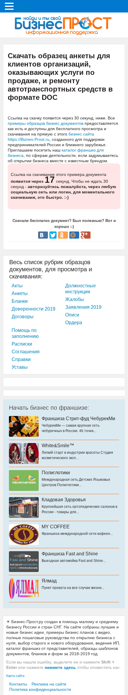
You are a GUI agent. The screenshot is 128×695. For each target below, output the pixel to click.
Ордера (73, 322)
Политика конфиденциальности (40, 689)
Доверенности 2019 (33, 308)
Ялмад (49, 580)
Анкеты (20, 293)
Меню (23, 7)
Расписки (22, 343)
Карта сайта (15, 675)
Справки (21, 359)
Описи (72, 314)
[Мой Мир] (74, 235)
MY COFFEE (56, 526)
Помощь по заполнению (25, 333)
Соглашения (26, 351)
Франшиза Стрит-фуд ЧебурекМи (78, 418)
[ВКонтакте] (43, 235)
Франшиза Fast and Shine (70, 553)
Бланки (20, 301)
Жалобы (74, 299)
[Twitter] (53, 235)
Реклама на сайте (49, 684)
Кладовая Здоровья (64, 499)
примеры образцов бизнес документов (45, 123)
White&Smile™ (58, 445)
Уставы (20, 367)
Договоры (23, 316)
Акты (17, 285)
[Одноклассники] (63, 235)
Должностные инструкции (80, 288)
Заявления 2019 (83, 307)
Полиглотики (56, 472)
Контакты (18, 684)
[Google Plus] (85, 235)
